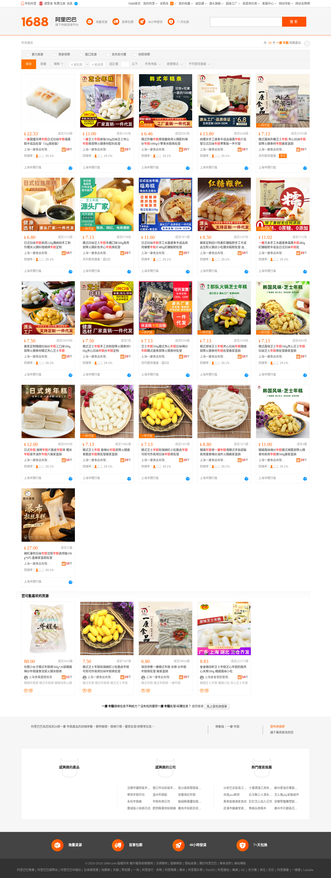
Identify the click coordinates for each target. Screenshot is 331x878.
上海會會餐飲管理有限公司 (218, 677)
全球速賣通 (91, 870)
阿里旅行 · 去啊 (152, 870)
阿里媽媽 (170, 870)
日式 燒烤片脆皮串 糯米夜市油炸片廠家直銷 (48, 452)
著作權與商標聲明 (141, 863)
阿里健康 (283, 870)
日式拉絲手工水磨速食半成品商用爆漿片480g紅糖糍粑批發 (164, 245)
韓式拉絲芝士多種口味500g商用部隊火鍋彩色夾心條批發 (106, 245)
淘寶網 (105, 870)
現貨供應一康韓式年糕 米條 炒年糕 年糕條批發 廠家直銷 (163, 669)
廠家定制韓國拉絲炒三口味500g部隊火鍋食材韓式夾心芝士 (47, 349)
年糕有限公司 (161, 801)
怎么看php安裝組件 (286, 795)
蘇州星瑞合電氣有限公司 (290, 788)
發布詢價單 (277, 726)
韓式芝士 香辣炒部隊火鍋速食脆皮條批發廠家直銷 (106, 452)
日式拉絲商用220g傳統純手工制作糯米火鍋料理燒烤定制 (47, 245)
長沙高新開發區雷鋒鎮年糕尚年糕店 (201, 788)
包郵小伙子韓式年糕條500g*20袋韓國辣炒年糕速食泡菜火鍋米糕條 (48, 669)
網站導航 (240, 863)
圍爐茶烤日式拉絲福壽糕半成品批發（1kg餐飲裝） (47, 141)
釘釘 (271, 870)
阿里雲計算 (195, 870)
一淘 (136, 870)
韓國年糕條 (31, 683)
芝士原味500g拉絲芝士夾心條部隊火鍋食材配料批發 (106, 141)
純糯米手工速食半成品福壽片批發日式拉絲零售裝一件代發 (223, 141)
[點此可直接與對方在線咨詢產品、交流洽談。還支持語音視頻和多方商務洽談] (70, 168)
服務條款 (176, 863)
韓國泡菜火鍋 (63, 683)
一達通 (296, 870)
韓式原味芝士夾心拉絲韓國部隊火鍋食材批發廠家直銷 (223, 349)
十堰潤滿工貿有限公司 (263, 788)
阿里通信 (223, 870)
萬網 (235, 870)
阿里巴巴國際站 (47, 870)
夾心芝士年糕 (239, 683)
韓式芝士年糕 (119, 683)
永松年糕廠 (134, 801)
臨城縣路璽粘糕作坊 (191, 801)
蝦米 (182, 870)
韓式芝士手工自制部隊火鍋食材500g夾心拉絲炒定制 (107, 349)
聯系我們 (225, 863)
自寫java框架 (231, 795)
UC (243, 870)
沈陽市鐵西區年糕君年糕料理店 (147, 788)
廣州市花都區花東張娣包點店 (293, 808)
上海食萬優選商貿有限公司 (42, 677)
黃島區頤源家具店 (235, 801)
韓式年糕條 (46, 683)
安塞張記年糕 (187, 795)
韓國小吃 (224, 683)
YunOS (210, 870)
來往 (263, 870)
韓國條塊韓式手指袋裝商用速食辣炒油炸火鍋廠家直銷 (223, 452)
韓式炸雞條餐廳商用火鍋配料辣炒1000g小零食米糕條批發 (164, 141)
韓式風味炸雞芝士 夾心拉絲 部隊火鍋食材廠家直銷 (282, 141)
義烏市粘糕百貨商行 (191, 808)
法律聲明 (161, 863)
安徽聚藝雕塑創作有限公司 (291, 801)
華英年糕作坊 (136, 795)
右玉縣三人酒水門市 (262, 795)
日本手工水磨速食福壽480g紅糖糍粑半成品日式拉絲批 (282, 245)
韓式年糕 (88, 683)
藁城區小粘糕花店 (138, 808)
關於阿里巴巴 (208, 863)
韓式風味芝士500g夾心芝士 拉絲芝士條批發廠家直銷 (282, 349)
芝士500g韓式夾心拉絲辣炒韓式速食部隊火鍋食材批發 (164, 349)
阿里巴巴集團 (25, 870)
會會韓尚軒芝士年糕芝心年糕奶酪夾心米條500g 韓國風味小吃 (223, 669)
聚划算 (126, 870)
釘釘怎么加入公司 (260, 801)
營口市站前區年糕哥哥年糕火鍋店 (174, 788)
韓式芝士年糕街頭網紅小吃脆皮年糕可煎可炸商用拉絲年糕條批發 (106, 669)
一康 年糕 (233, 726)
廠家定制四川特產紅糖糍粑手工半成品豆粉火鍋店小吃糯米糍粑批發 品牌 (223, 245)
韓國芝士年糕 (208, 683)
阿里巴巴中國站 (71, 870)
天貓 (116, 870)
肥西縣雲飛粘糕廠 (164, 808)
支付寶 (252, 870)
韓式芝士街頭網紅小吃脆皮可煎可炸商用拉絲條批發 (164, 452)
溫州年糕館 (160, 795)
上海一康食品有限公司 (37, 149)
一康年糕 (175, 683)
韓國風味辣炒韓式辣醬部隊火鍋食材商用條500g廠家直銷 (282, 452)
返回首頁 (198, 706)
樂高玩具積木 (257, 808)
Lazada (308, 870)
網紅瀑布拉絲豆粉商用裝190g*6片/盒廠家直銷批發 (48, 556)
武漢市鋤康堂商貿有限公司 (240, 808)
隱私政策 (191, 863)
